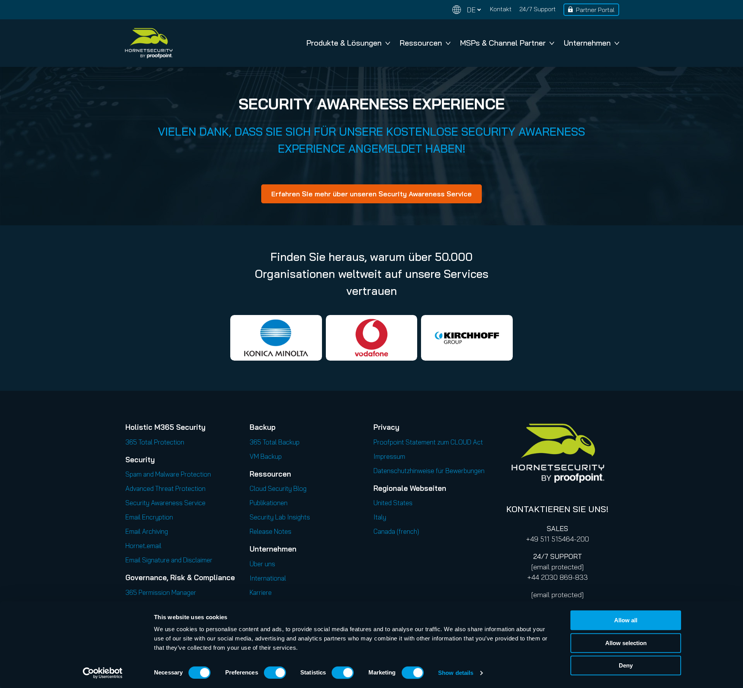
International (268, 578)
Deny (626, 665)
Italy (379, 517)
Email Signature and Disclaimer (168, 560)
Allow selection (626, 643)
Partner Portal (595, 10)
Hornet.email (143, 546)
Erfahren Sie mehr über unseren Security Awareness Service (371, 193)
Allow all (625, 620)
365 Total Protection (154, 442)
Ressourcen (421, 43)
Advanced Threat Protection (165, 488)
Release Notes (270, 531)
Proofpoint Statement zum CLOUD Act (428, 442)
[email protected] (557, 566)
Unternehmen (587, 43)
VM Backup (266, 456)
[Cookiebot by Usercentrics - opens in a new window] (103, 673)
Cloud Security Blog (278, 488)
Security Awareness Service (165, 503)
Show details (455, 672)
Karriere (261, 592)
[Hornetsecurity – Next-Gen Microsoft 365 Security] (148, 43)
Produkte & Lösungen (344, 43)
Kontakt (501, 9)
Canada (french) (396, 531)
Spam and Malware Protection (168, 474)
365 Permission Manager (160, 592)
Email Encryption (149, 517)
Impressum (389, 456)
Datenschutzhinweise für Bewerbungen (428, 471)
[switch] (275, 672)
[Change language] (466, 10)
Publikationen (269, 503)
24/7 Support (537, 9)
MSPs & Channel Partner (503, 43)
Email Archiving (146, 531)
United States (393, 503)
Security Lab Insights (280, 517)
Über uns (262, 564)
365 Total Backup (275, 442)
